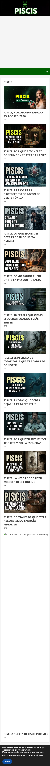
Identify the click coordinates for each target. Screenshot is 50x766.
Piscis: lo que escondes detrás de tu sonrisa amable (21, 237)
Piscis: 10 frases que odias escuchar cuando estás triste (23, 318)
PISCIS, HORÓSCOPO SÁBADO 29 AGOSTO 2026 (23, 114)
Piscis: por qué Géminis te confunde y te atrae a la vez (25, 153)
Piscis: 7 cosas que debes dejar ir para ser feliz (22, 402)
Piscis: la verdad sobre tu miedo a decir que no (23, 480)
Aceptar (7, 762)
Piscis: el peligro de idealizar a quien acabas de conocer (24, 361)
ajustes (39, 755)
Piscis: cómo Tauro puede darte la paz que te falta (23, 278)
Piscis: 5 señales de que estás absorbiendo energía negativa (25, 520)
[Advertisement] (25, 42)
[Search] (47, 72)
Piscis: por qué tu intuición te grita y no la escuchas (25, 441)
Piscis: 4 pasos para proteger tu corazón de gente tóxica (22, 193)
